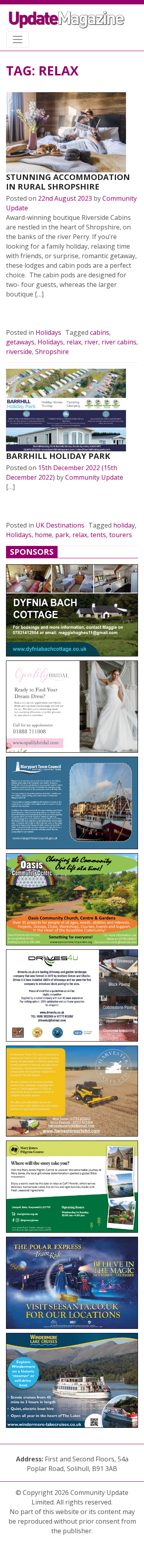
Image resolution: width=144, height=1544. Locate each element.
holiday (124, 525)
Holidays (48, 332)
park (62, 534)
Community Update (94, 477)
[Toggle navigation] (17, 39)
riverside (19, 351)
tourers (120, 534)
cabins (99, 332)
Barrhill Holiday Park (58, 456)
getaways (20, 342)
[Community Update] (66, 20)
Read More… (33, 313)
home (43, 534)
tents (98, 534)
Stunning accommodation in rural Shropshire (68, 182)
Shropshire (52, 351)
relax (73, 342)
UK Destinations (60, 525)
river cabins (119, 342)
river (91, 342)
